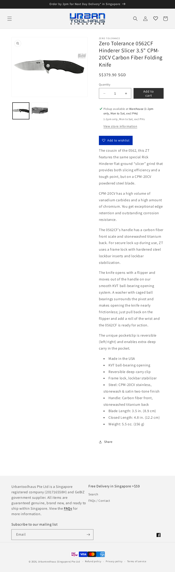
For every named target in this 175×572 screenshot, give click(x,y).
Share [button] (108, 442)
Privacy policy (114, 561)
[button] (10, 19)
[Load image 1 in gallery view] (21, 111)
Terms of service (136, 561)
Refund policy (93, 561)
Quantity (104, 84)
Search (93, 494)
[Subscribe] (88, 534)
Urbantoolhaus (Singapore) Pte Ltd (59, 561)
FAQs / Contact (99, 501)
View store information (120, 126)
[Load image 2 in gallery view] (39, 111)
